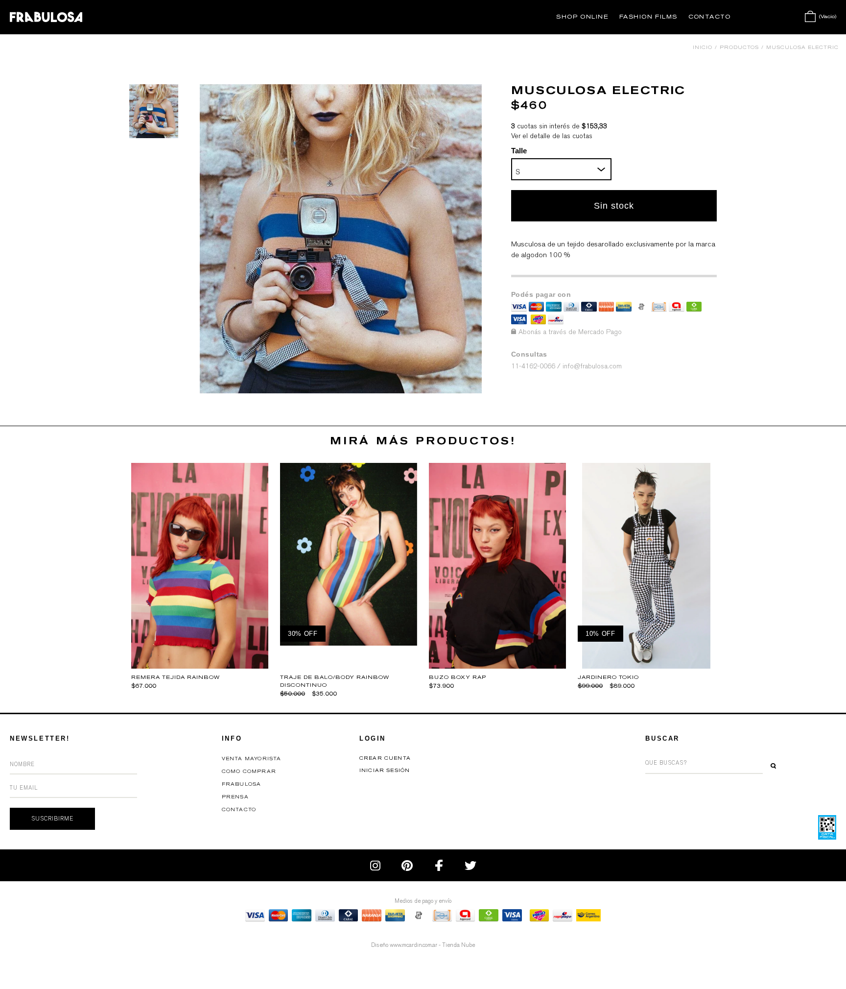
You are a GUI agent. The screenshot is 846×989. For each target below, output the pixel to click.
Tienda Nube (458, 944)
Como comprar (249, 771)
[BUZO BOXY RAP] (497, 666)
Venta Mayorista (252, 758)
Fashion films (648, 17)
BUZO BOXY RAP (457, 677)
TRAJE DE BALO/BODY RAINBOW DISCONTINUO (334, 681)
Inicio (702, 47)
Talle (519, 150)
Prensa (235, 797)
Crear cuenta (385, 758)
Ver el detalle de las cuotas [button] (551, 136)
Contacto (709, 17)
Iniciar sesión (384, 770)
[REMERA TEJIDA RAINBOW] (199, 666)
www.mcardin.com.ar (413, 944)
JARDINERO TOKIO (608, 677)
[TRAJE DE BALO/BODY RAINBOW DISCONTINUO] (348, 643)
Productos (739, 47)
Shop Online (582, 17)
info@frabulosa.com (592, 366)
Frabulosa (241, 784)
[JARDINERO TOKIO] (646, 666)
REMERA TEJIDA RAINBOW (175, 677)
